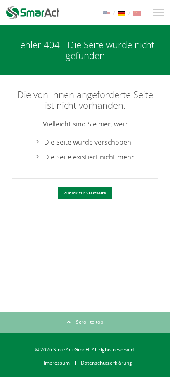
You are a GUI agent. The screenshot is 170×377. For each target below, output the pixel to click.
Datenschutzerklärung (106, 362)
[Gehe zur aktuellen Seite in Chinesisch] (137, 12)
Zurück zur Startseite (85, 193)
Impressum (57, 362)
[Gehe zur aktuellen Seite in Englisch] (106, 12)
